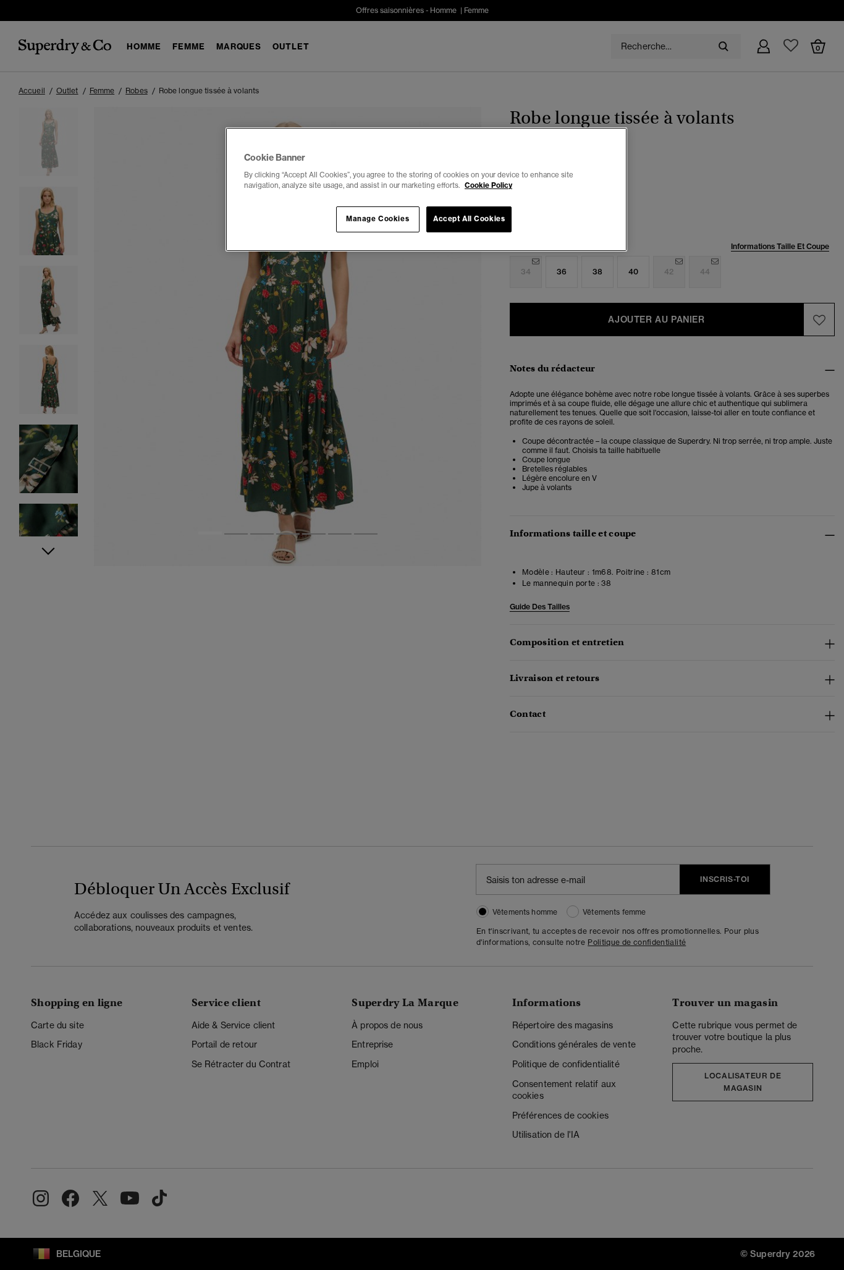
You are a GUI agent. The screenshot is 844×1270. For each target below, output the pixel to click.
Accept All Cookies (469, 218)
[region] (426, 189)
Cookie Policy (488, 185)
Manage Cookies (377, 218)
